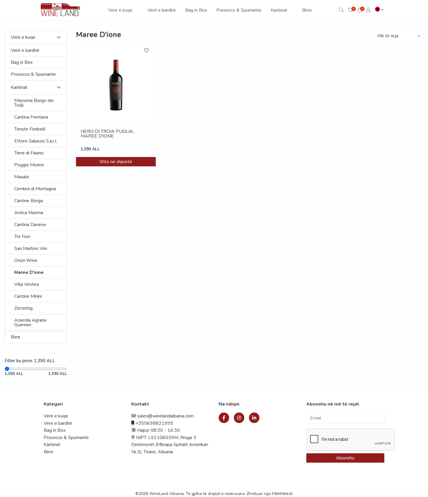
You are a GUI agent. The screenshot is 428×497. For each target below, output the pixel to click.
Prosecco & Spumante (238, 10)
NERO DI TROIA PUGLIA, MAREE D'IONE (107, 134)
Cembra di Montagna (35, 188)
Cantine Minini (28, 296)
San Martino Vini (30, 248)
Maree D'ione (29, 272)
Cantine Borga (28, 200)
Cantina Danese (30, 224)
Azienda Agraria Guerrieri (30, 322)
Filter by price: (30, 361)
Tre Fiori (22, 236)
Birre (307, 10)
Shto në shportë (116, 161)
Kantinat (280, 10)
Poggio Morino (29, 165)
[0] (350, 10)
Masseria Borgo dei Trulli (34, 102)
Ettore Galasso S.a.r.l (35, 141)
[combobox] (398, 35)
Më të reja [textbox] (387, 36)
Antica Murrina (28, 212)
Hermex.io (282, 493)
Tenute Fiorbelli (29, 129)
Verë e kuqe (121, 10)
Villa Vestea (26, 284)
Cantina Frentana (31, 117)
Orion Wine (25, 260)
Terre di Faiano (29, 153)
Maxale (21, 177)
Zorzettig (23, 308)
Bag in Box (196, 10)
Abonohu (345, 458)
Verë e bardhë (161, 10)
